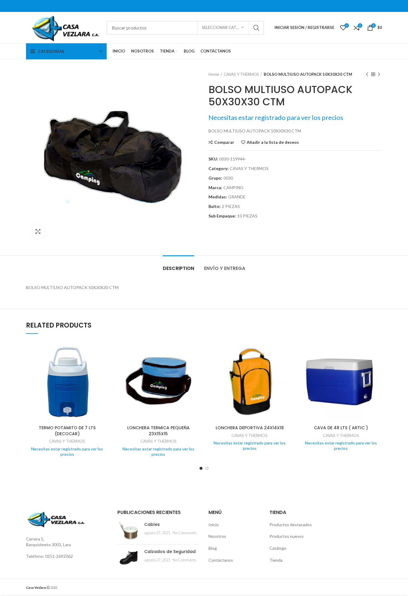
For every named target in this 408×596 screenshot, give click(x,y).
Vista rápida (103, 363)
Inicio (213, 524)
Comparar (224, 142)
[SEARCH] (256, 28)
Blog (212, 548)
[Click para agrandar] (37, 231)
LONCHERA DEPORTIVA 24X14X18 (250, 428)
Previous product (367, 74)
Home (213, 74)
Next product (379, 74)
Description (178, 268)
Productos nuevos (286, 536)
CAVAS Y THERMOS (241, 74)
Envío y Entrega (224, 268)
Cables (152, 524)
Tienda (276, 560)
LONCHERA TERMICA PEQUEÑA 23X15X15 (158, 431)
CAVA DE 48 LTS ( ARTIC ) (341, 428)
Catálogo (277, 548)
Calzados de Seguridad (170, 552)
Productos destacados (290, 524)
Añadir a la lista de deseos (273, 142)
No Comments (185, 533)
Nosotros (217, 536)
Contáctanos (220, 560)
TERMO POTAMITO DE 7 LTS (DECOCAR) (67, 431)
